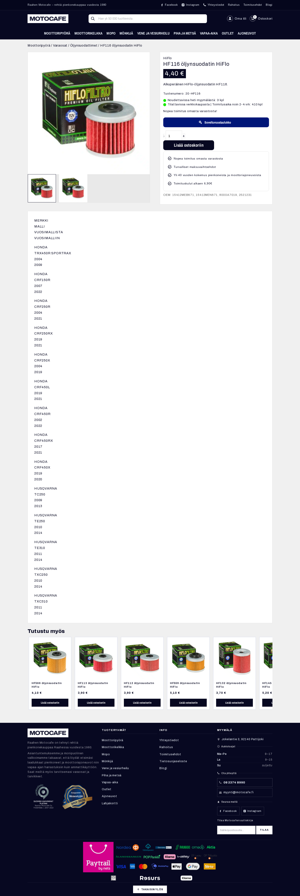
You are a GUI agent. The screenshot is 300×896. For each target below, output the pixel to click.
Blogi (163, 768)
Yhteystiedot (169, 740)
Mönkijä (126, 33)
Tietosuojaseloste (173, 761)
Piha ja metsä (185, 33)
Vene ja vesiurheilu (153, 33)
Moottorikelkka (88, 33)
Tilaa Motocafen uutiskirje (235, 820)
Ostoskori (265, 18)
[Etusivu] (48, 18)
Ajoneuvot (247, 33)
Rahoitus (166, 747)
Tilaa (264, 830)
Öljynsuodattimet (84, 45)
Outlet (228, 33)
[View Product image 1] (42, 188)
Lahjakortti (110, 803)
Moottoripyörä (57, 33)
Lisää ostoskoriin (189, 145)
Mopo (111, 33)
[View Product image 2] (73, 188)
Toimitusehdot (170, 754)
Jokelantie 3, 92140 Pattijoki (243, 739)
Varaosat (60, 45)
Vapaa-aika (209, 33)
